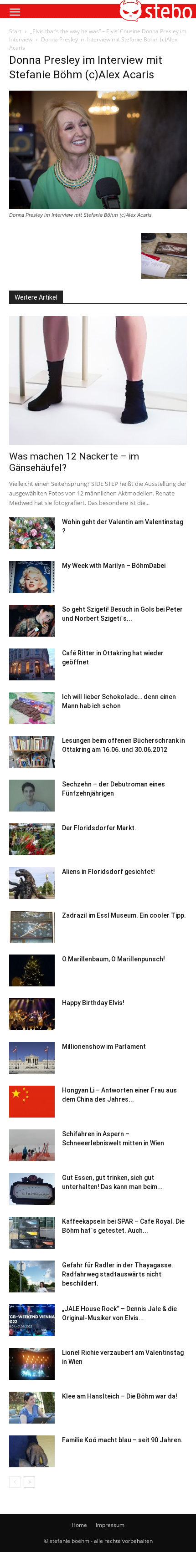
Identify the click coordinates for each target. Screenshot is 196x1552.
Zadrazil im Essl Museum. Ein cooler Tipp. (124, 915)
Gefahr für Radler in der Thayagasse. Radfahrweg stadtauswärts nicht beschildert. (117, 1274)
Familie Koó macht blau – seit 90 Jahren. (122, 1440)
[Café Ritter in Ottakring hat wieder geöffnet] (32, 664)
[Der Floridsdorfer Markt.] (32, 839)
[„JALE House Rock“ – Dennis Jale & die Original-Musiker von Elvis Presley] (32, 1320)
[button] (14, 12)
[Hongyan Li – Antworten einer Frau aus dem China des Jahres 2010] (32, 1102)
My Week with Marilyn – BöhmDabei (113, 565)
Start (15, 31)
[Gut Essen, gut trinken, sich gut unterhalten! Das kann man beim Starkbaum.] (32, 1189)
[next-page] (29, 1482)
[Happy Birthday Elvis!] (32, 1014)
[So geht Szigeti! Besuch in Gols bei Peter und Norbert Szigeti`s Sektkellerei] (32, 621)
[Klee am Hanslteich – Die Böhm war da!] (32, 1408)
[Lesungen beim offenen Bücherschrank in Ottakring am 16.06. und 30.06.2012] (32, 752)
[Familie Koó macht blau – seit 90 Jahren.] (32, 1451)
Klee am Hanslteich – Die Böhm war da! (119, 1396)
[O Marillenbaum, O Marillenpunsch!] (32, 970)
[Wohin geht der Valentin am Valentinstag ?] (32, 533)
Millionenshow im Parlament (104, 1046)
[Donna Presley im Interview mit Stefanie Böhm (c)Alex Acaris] (98, 206)
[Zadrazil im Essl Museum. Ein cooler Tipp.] (32, 927)
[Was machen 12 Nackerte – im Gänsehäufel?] (98, 380)
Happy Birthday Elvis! (93, 1002)
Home (79, 1525)
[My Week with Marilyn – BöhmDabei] (32, 577)
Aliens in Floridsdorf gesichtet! (108, 871)
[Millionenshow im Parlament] (32, 1058)
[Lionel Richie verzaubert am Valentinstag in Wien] (32, 1364)
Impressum (110, 1525)
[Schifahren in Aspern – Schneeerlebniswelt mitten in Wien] (32, 1145)
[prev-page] (15, 1482)
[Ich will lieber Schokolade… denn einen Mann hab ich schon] (32, 708)
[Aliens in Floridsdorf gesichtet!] (32, 883)
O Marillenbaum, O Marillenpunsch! (113, 959)
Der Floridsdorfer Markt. (99, 828)
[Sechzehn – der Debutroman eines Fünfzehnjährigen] (32, 796)
